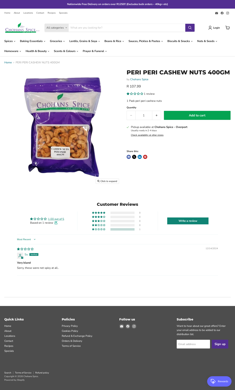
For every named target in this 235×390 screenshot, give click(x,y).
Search (7, 372)
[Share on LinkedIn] (140, 157)
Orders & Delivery (72, 341)
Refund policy (42, 372)
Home (7, 13)
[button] (214, 28)
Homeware (11, 51)
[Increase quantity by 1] (156, 115)
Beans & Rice (113, 41)
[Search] (190, 28)
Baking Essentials (31, 41)
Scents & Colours (65, 51)
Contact (40, 13)
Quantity (131, 107)
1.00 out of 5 (56, 219)
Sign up (220, 344)
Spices (8, 41)
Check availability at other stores (147, 135)
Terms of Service (71, 346)
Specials (63, 13)
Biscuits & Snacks (179, 41)
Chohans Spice (139, 79)
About (17, 13)
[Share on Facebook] (129, 157)
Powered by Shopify (14, 380)
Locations (28, 13)
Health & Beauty (36, 51)
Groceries (56, 41)
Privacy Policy (70, 326)
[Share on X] (134, 157)
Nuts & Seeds (206, 41)
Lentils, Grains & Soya (83, 41)
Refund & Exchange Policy (77, 336)
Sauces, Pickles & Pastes (145, 41)
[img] (25, 249)
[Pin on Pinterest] (145, 157)
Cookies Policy (70, 331)
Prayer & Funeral (94, 51)
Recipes (52, 13)
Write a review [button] (188, 221)
